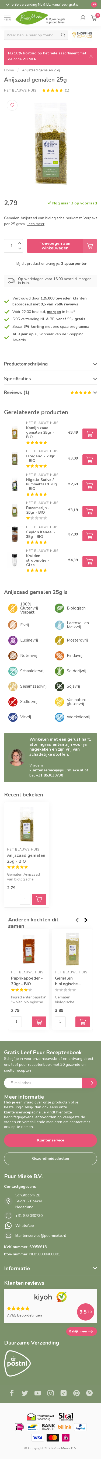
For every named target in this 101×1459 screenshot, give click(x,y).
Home (9, 70)
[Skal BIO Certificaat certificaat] (66, 1416)
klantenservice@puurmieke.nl (56, 770)
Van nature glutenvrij (76, 701)
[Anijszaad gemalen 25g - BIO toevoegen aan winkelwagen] (39, 899)
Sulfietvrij (28, 701)
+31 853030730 (49, 775)
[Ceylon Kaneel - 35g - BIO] (15, 534)
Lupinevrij (29, 640)
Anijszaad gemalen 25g (41, 70)
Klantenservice (50, 1140)
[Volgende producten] (86, 920)
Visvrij (25, 717)
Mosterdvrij (77, 640)
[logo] (43, 18)
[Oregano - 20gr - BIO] (15, 458)
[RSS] (89, 1394)
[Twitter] (25, 1394)
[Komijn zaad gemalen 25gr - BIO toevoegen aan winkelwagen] (89, 434)
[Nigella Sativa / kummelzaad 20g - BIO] (15, 484)
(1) (67, 90)
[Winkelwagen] (94, 17)
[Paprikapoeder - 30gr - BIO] (28, 949)
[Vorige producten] (76, 920)
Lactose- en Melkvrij (78, 625)
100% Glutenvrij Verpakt (29, 608)
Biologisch (76, 608)
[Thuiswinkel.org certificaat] (40, 1416)
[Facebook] (12, 1394)
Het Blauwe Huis (20, 90)
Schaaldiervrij (32, 671)
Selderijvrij (76, 671)
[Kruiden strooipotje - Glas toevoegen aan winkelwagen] (89, 561)
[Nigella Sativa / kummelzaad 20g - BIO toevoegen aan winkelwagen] (89, 485)
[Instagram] (50, 1394)
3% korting (34, 326)
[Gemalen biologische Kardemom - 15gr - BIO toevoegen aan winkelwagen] (82, 1021)
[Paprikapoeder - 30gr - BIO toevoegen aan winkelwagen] (39, 1021)
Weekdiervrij (78, 717)
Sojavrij (73, 686)
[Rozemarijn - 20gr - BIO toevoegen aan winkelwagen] (89, 511)
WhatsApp (24, 1225)
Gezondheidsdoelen (50, 1158)
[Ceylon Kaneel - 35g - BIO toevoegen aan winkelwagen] (89, 535)
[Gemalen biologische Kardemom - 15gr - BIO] (72, 949)
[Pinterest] (76, 1394)
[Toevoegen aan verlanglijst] (12, 105)
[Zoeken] (63, 35)
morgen (54, 311)
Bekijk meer (78, 1331)
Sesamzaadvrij (33, 686)
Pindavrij (74, 655)
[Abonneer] (89, 1083)
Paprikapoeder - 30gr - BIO (27, 981)
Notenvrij (28, 655)
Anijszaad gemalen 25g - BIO (26, 858)
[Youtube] (37, 1394)
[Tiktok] (63, 1394)
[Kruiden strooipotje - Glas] (15, 560)
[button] (83, 17)
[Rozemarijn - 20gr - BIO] (15, 510)
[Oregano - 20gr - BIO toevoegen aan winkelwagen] (89, 459)
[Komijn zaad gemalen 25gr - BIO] (15, 432)
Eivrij (24, 625)
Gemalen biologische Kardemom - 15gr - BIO (72, 981)
